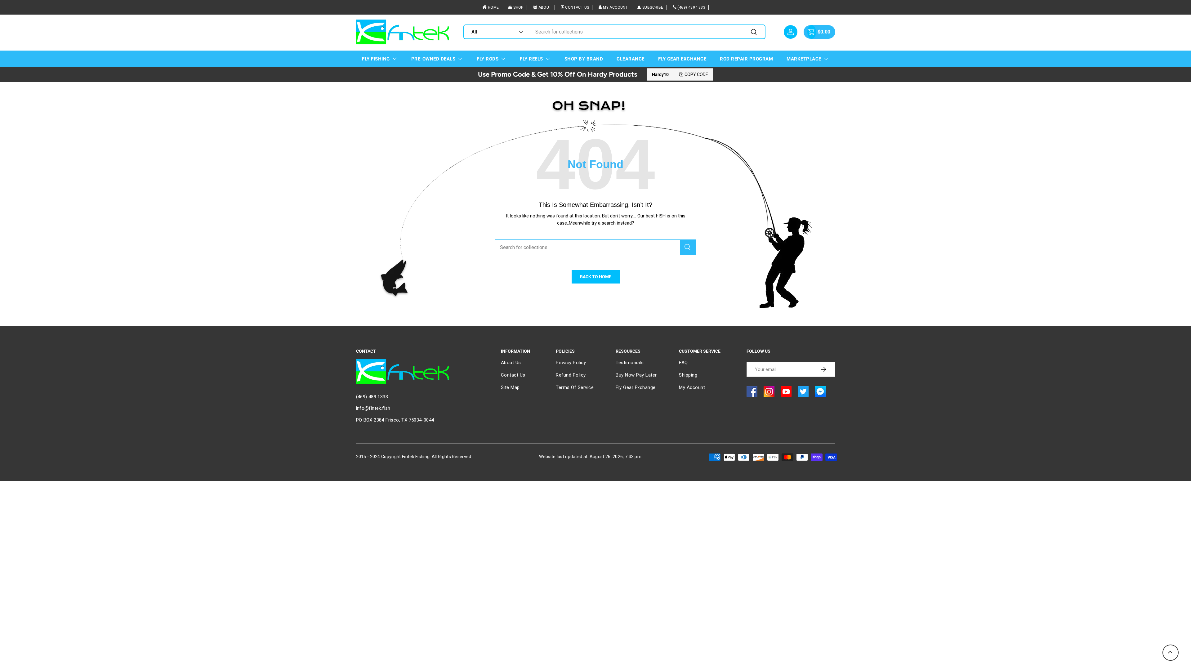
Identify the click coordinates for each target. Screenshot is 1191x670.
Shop (518, 7)
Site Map (510, 387)
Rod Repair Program (746, 59)
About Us (511, 362)
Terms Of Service (575, 387)
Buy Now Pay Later (636, 375)
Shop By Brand (583, 59)
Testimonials (630, 362)
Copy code (696, 74)
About (544, 7)
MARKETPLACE (804, 59)
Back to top (1170, 653)
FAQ (683, 362)
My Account (615, 7)
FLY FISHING (376, 59)
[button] (811, 32)
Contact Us (577, 7)
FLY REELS (531, 59)
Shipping (688, 375)
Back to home (595, 276)
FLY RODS (487, 59)
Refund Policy (571, 375)
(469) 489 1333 (691, 7)
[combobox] (614, 31)
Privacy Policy (571, 362)
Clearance (631, 59)
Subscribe (652, 7)
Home (493, 7)
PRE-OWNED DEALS (433, 59)
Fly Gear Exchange (682, 59)
